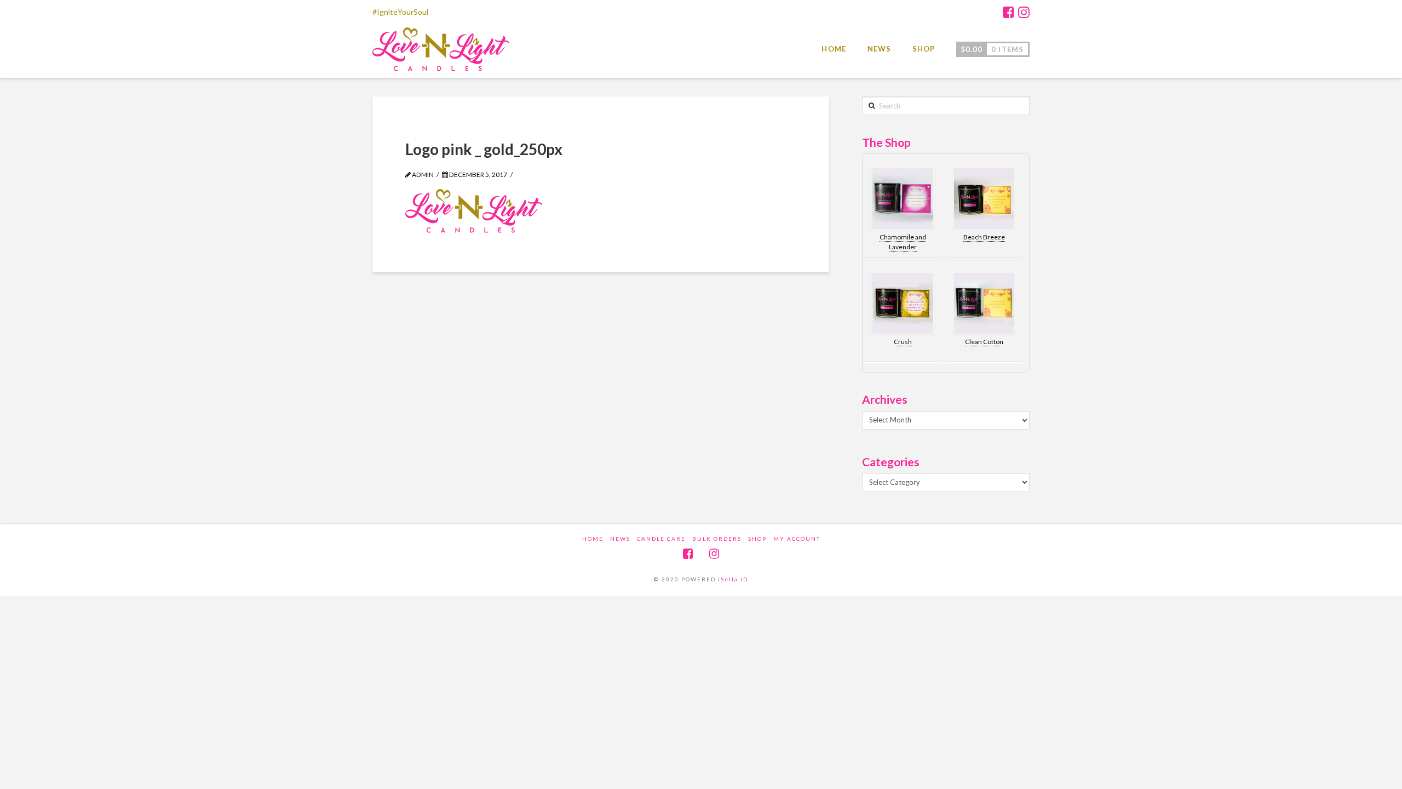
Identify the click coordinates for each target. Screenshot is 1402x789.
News (620, 538)
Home (593, 538)
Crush (903, 342)
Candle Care (661, 538)
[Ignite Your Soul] (440, 52)
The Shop (886, 142)
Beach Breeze (984, 237)
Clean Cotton (984, 342)
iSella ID (733, 579)
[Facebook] (1008, 12)
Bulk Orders (717, 538)
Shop (757, 538)
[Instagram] (1024, 12)
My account (796, 538)
